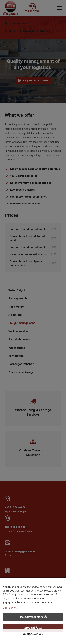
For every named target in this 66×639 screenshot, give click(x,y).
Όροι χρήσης (10, 608)
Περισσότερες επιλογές (33, 617)
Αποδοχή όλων (33, 628)
